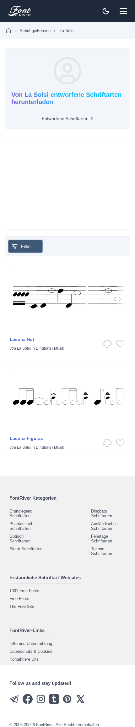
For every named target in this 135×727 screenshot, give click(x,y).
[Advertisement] (67, 184)
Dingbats (43, 348)
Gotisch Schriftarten (19, 538)
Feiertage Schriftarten (101, 538)
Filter (26, 246)
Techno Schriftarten (101, 551)
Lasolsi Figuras (26, 438)
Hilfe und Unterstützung (30, 643)
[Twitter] (80, 702)
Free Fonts (19, 598)
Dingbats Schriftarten (101, 513)
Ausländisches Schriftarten (104, 526)
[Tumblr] (54, 702)
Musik (59, 348)
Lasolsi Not (22, 339)
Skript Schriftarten (25, 549)
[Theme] (105, 11)
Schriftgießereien (35, 30)
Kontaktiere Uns (24, 659)
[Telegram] (14, 702)
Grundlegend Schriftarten (20, 513)
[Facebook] (28, 702)
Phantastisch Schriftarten (21, 526)
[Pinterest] (67, 702)
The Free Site (21, 606)
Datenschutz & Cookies (30, 651)
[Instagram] (41, 702)
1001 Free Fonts (24, 590)
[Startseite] (8, 30)
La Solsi (24, 348)
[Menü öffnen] (123, 11)
